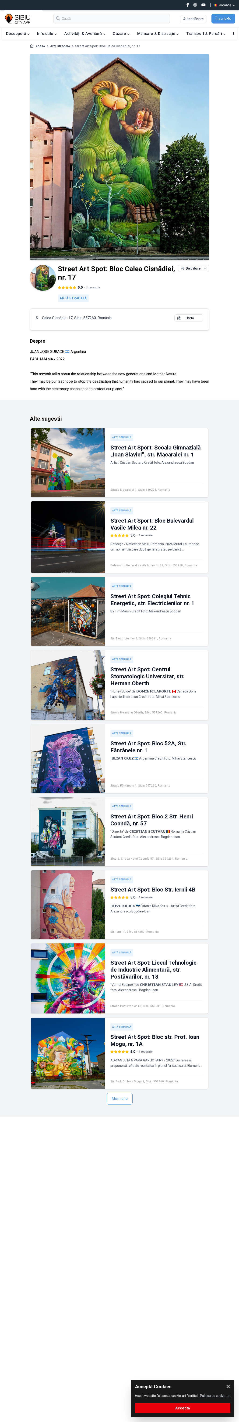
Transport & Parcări (204, 33)
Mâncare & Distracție (156, 33)
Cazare (120, 33)
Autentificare (193, 19)
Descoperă (16, 33)
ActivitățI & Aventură (83, 33)
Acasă (40, 46)
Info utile (45, 33)
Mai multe (120, 1098)
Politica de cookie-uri (215, 1396)
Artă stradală (60, 46)
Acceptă (182, 1408)
